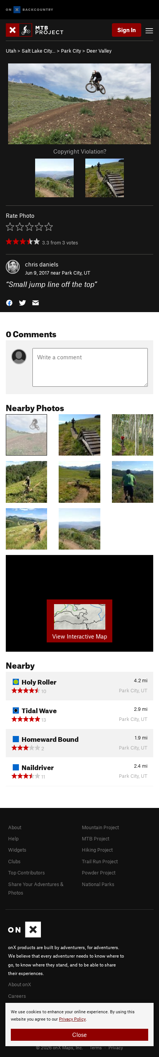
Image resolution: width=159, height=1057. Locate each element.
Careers (17, 996)
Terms (96, 1047)
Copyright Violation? (79, 151)
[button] (9, 302)
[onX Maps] (24, 935)
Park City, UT (76, 273)
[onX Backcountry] (29, 10)
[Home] (38, 30)
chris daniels (41, 264)
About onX (19, 984)
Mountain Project (100, 827)
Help (13, 838)
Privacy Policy (72, 1019)
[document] (79, 1024)
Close (79, 1034)
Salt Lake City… (39, 51)
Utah (11, 51)
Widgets (17, 850)
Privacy (115, 1047)
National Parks (98, 884)
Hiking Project (97, 850)
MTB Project (95, 838)
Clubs (14, 861)
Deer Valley (99, 51)
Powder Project (98, 872)
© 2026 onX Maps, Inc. (59, 1047)
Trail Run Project (100, 861)
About (14, 827)
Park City (71, 51)
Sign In (126, 29)
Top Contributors (26, 872)
